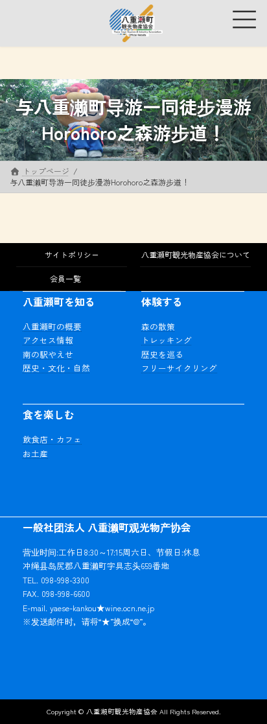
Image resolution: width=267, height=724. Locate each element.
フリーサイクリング (179, 368)
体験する (162, 301)
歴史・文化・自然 (56, 368)
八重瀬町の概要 (52, 326)
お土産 (35, 453)
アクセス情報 (48, 340)
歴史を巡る (162, 353)
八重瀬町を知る (59, 301)
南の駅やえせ (48, 353)
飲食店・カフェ (52, 439)
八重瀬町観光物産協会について (195, 254)
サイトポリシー (72, 254)
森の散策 (158, 326)
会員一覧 (65, 278)
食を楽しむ (49, 414)
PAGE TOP (247, 690)
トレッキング (166, 340)
